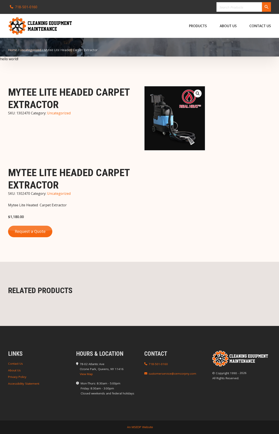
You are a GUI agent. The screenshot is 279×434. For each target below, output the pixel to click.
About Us (228, 25)
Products (198, 25)
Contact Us (260, 25)
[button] (198, 93)
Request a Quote (30, 231)
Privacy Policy (17, 377)
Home (12, 50)
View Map (86, 374)
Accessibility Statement (23, 384)
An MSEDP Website (139, 427)
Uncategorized (30, 50)
